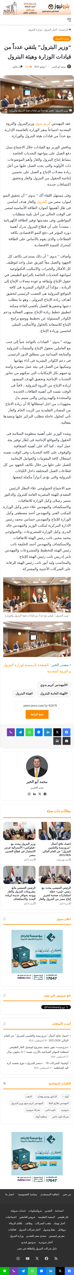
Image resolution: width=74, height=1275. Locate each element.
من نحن (67, 1194)
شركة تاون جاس (60, 1116)
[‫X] (57, 732)
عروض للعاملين (27, 1217)
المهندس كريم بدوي (53, 685)
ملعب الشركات (43, 1223)
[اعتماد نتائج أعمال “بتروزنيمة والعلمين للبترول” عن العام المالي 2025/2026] (55, 831)
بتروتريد (65, 1110)
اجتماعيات (11, 1217)
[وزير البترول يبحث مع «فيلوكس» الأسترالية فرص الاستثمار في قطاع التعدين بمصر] (19, 831)
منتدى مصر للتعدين (36, 1235)
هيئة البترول (23, 693)
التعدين (48, 1210)
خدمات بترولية (18, 1210)
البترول (41, 202)
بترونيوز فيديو (29, 1242)
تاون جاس (50, 1110)
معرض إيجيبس (57, 1235)
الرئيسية (64, 29)
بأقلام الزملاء (15, 1223)
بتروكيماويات (35, 1210)
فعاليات (12, 1229)
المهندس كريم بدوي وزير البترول (27, 1103)
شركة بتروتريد (33, 1110)
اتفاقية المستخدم (50, 1194)
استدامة (59, 1210)
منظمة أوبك (41, 1116)
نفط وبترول (49, 1229)
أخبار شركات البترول (29, 1229)
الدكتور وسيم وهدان (47, 1096)
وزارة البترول (35, 29)
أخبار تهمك (59, 1223)
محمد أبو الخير (59, 66)
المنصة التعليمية (46, 1217)
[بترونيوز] (37, 8)
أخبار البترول (50, 29)
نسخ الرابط (37, 714)
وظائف (28, 1223)
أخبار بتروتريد (45, 1242)
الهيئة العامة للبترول (53, 693)
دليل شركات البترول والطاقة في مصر (37, 1248)
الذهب (29, 1096)
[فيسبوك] (66, 732)
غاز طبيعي (63, 1217)
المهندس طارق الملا (59, 1103)
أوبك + (65, 1096)
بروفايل (62, 1229)
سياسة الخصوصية (27, 1194)
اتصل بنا (9, 1194)
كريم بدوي (42, 123)
